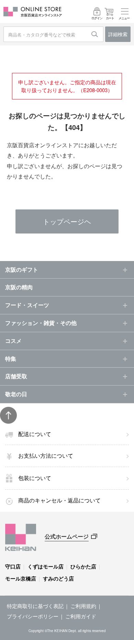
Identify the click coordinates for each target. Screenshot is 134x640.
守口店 (13, 566)
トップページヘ (67, 221)
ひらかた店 (83, 566)
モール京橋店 (20, 578)
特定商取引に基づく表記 (35, 605)
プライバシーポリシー (32, 616)
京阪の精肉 (19, 287)
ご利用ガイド (80, 616)
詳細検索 (117, 34)
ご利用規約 (83, 605)
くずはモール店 (45, 566)
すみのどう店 (58, 578)
